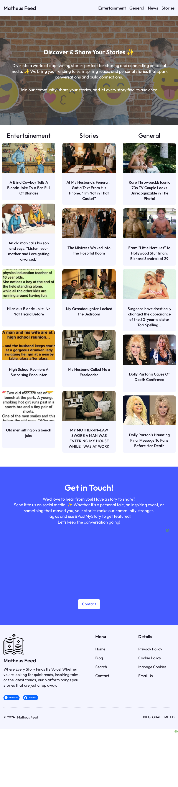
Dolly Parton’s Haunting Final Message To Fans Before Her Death (149, 440)
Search (101, 666)
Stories (89, 135)
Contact (89, 603)
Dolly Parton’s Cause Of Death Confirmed (149, 377)
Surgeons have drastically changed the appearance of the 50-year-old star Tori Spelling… (149, 316)
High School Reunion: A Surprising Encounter (28, 372)
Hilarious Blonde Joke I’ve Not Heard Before (28, 311)
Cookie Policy (149, 657)
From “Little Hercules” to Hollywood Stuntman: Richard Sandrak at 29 (149, 253)
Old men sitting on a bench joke (28, 433)
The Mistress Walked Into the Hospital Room (89, 250)
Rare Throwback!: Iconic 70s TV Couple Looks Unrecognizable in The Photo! (149, 190)
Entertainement (29, 135)
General (149, 135)
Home (100, 649)
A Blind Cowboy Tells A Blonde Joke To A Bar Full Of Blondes (28, 188)
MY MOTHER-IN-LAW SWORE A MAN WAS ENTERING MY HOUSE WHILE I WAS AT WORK (89, 438)
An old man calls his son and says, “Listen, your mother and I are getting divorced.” (28, 251)
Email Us (145, 675)
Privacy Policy (150, 649)
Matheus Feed (19, 8)
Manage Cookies (152, 666)
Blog (99, 657)
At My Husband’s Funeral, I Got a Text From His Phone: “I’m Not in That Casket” (89, 190)
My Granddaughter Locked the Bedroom (89, 311)
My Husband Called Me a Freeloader (89, 372)
